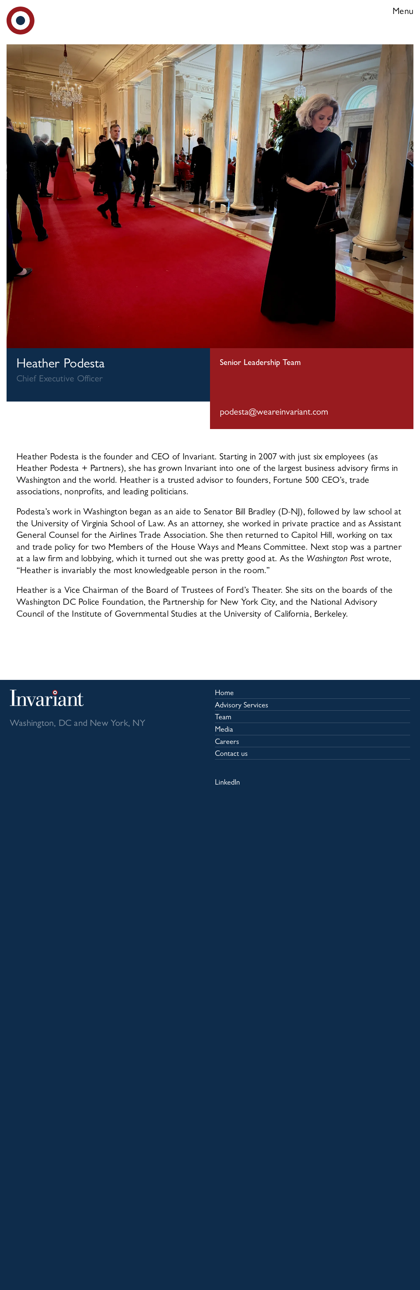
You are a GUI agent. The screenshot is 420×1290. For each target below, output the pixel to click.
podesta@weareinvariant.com (274, 413)
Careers (227, 742)
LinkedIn (227, 783)
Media (224, 730)
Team (223, 718)
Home (224, 694)
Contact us (231, 754)
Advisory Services (241, 706)
